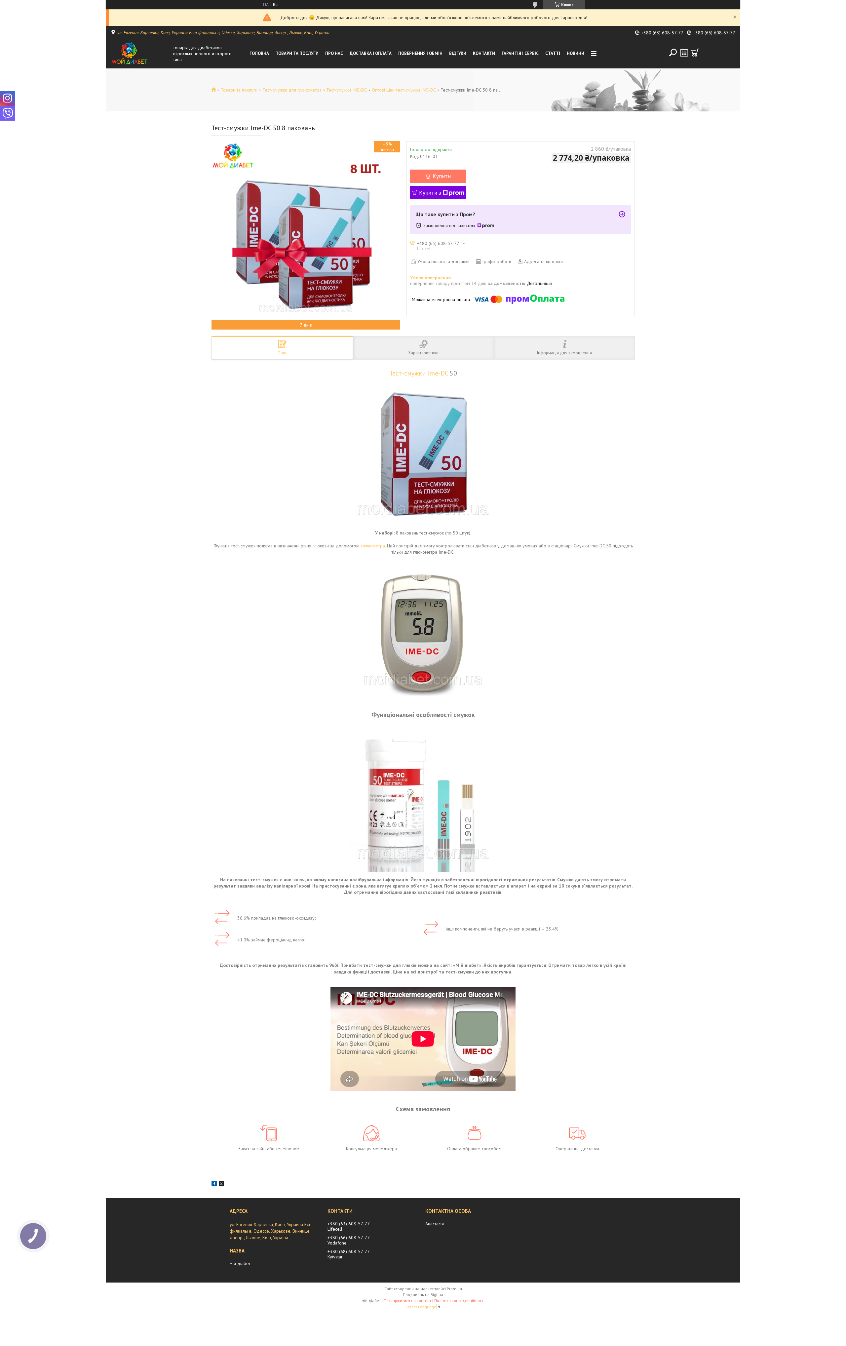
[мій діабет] (140, 53)
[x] (221, 1185)
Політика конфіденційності (459, 1300)
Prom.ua (454, 1288)
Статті (552, 53)
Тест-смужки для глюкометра (292, 90)
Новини (575, 53)
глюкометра (373, 546)
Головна (259, 53)
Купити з (430, 192)
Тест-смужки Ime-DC (418, 373)
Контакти (484, 53)
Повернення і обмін (420, 53)
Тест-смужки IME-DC (346, 90)
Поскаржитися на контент (407, 1300)
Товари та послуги (297, 53)
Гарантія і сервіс (520, 53)
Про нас (334, 53)
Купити (442, 176)
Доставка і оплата (371, 53)
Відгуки (457, 53)
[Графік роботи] (684, 53)
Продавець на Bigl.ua (423, 1294)
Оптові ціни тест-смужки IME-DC (404, 90)
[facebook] (214, 1185)
